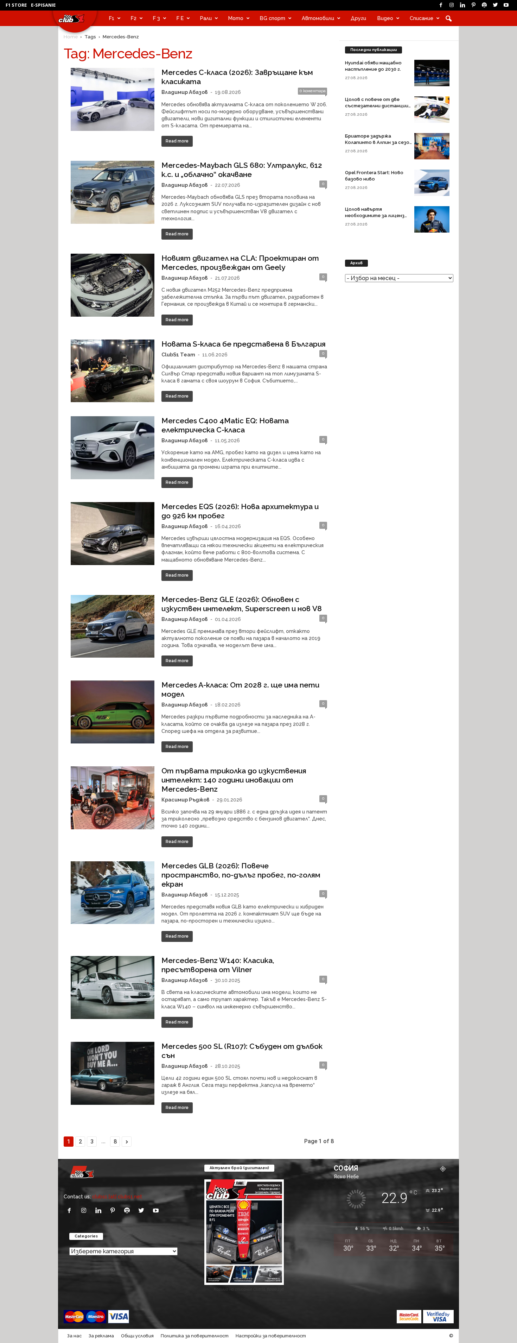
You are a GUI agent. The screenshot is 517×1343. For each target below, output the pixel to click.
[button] (448, 18)
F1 (111, 18)
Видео (385, 18)
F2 (133, 18)
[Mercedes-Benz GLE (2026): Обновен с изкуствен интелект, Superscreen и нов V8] (112, 626)
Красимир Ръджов (185, 800)
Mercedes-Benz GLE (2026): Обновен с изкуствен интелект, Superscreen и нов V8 (241, 604)
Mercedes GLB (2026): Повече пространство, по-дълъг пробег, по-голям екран (240, 874)
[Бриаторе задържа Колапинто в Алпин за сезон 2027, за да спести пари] (431, 146)
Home (71, 36)
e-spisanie (43, 5)
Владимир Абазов (184, 92)
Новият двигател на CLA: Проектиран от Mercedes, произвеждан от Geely (240, 263)
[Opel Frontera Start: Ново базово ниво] (431, 183)
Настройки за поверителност (271, 1335)
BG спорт (272, 18)
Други (358, 18)
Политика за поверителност (195, 1335)
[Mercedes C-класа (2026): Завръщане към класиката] (112, 99)
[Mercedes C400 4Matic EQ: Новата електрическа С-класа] (112, 447)
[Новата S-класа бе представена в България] (112, 371)
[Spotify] (484, 5)
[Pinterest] (473, 5)
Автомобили (318, 18)
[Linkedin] (462, 5)
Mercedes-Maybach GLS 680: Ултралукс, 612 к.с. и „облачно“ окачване (241, 170)
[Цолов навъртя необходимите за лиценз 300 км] (431, 219)
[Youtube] (506, 5)
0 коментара (312, 91)
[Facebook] (440, 5)
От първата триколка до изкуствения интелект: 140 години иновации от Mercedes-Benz (233, 779)
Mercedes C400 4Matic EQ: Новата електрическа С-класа (225, 425)
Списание (421, 18)
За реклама (101, 1335)
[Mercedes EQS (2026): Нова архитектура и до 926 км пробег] (112, 533)
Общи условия (137, 1335)
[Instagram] (451, 5)
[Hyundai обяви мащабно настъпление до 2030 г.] (431, 73)
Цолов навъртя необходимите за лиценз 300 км (374, 215)
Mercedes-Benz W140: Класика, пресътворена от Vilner (217, 965)
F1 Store (16, 5)
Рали (206, 18)
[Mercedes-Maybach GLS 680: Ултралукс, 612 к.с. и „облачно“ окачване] (112, 192)
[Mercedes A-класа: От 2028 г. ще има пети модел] (112, 711)
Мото (235, 18)
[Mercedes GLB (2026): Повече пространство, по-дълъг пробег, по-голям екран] (112, 892)
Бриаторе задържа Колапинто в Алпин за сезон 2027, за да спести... (378, 142)
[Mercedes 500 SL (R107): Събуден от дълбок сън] (112, 1073)
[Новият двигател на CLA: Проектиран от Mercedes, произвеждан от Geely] (112, 285)
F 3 (156, 18)
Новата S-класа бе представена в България (243, 344)
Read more (177, 141)
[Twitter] (495, 5)
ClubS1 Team (178, 354)
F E (180, 18)
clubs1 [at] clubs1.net (117, 1196)
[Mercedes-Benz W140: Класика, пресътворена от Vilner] (112, 987)
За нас (74, 1335)
